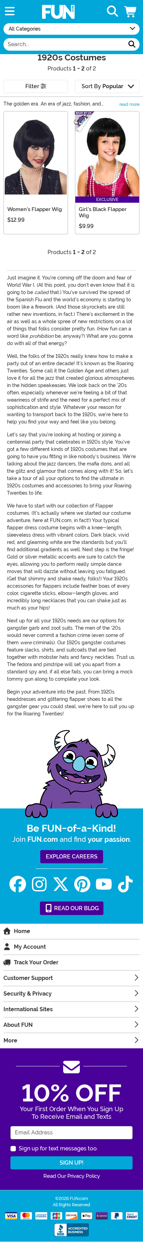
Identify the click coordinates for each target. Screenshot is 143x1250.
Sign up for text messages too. (58, 1148)
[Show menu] (9, 11)
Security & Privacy (27, 993)
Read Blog (76, 908)
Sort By (102, 86)
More (10, 1040)
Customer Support (28, 978)
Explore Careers (72, 856)
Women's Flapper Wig (34, 209)
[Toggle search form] (112, 11)
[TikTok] (125, 884)
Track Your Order (36, 962)
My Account (30, 946)
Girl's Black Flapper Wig (103, 212)
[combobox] (64, 44)
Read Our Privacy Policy (71, 1176)
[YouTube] (103, 884)
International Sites (28, 1009)
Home (22, 931)
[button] (131, 11)
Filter (33, 86)
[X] (60, 884)
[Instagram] (39, 884)
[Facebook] (17, 884)
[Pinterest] (82, 884)
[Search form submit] (132, 44)
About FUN (18, 1025)
